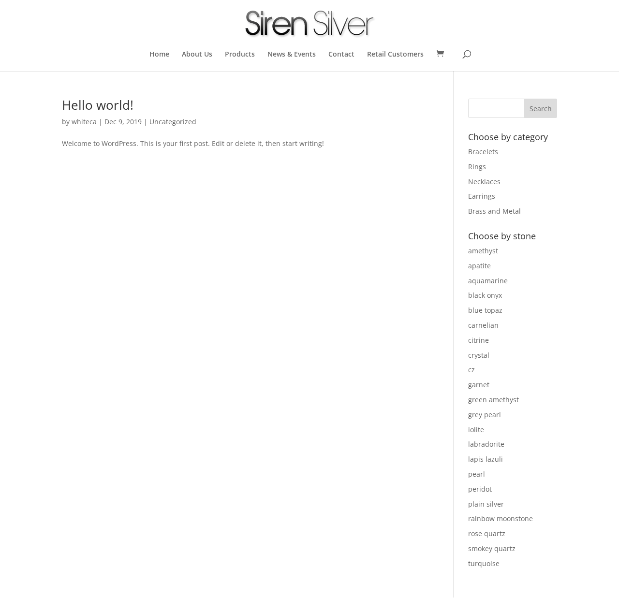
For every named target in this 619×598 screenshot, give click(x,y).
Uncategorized (172, 121)
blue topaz (485, 310)
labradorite (486, 444)
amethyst (483, 250)
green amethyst (493, 399)
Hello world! (97, 105)
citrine (478, 340)
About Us (197, 54)
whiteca (84, 121)
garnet (478, 384)
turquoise (484, 563)
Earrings (481, 196)
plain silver (486, 504)
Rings (477, 166)
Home (159, 54)
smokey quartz (492, 548)
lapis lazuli (485, 459)
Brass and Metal (494, 211)
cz (471, 369)
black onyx (485, 295)
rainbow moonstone (500, 518)
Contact (341, 54)
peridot (480, 489)
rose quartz (486, 533)
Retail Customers (395, 54)
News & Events (291, 54)
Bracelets (483, 151)
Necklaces (484, 181)
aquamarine (488, 280)
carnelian (483, 325)
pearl (476, 474)
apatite (479, 265)
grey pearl (484, 414)
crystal (478, 355)
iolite (476, 429)
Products (240, 54)
